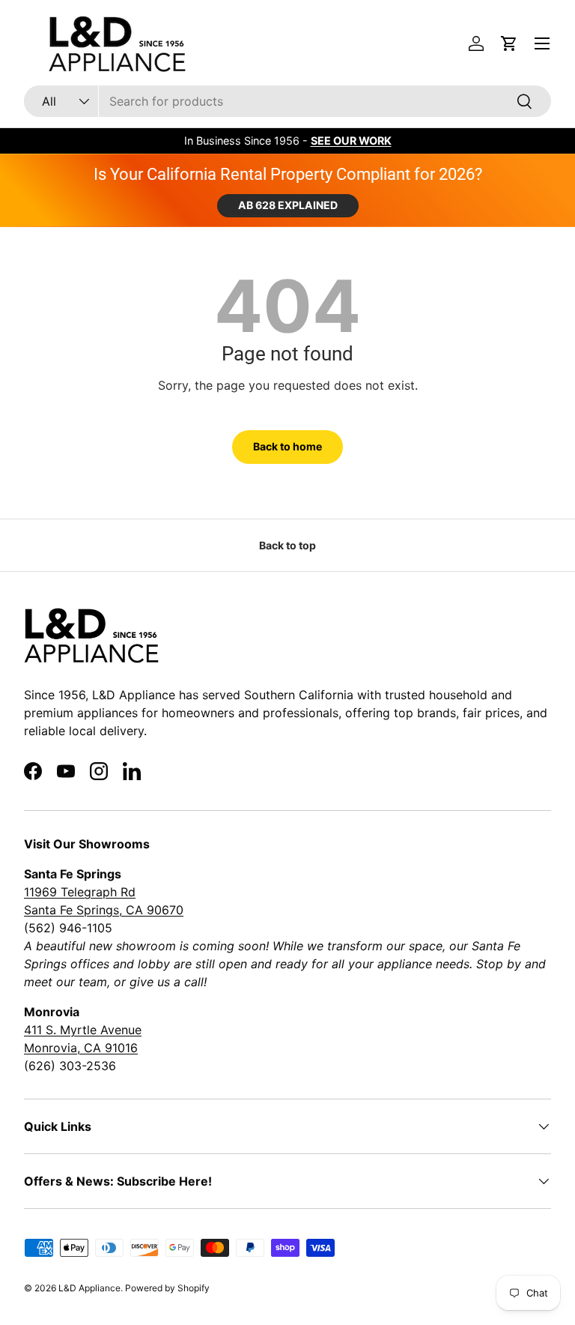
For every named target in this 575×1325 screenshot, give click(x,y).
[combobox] (287, 101)
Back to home (287, 446)
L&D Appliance (89, 1288)
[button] (509, 43)
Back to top (287, 545)
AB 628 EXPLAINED (288, 205)
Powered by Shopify (167, 1288)
